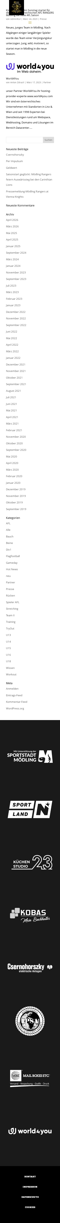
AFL (8, 523)
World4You (12, 78)
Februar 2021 (14, 430)
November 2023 (16, 272)
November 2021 (16, 371)
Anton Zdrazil (17, 82)
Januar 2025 (13, 246)
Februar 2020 (14, 476)
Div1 (8, 549)
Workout (11, 674)
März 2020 (12, 469)
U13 (8, 635)
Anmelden (12, 688)
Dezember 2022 (16, 312)
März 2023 (12, 292)
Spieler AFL (12, 602)
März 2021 (12, 423)
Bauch (9, 536)
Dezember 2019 (16, 489)
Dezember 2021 (16, 364)
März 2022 (12, 351)
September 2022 (16, 325)
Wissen (10, 668)
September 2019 (16, 509)
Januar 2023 (13, 305)
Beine (9, 543)
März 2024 (12, 259)
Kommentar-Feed (16, 702)
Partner (47, 82)
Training (10, 622)
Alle (8, 530)
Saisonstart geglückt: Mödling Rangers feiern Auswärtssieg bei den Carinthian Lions (29, 179)
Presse (10, 589)
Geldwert (11, 168)
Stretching (12, 608)
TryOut (10, 628)
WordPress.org (15, 708)
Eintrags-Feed (14, 695)
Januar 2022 (13, 358)
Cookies (30, 1207)
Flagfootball (13, 556)
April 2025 (12, 239)
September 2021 (16, 384)
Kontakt (30, 1177)
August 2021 (13, 391)
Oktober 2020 (14, 443)
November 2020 (16, 436)
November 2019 (16, 496)
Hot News (12, 569)
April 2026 (12, 220)
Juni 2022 (11, 331)
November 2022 (16, 318)
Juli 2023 (11, 285)
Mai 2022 (11, 338)
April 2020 (12, 463)
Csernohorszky (15, 154)
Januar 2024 (13, 266)
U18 (8, 661)
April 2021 (12, 417)
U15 (8, 648)
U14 (8, 641)
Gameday (12, 562)
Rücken (10, 595)
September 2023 (16, 279)
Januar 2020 (13, 483)
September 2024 (16, 252)
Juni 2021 (11, 404)
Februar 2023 (14, 298)
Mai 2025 (11, 233)
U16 (8, 655)
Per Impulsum (14, 161)
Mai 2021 (11, 410)
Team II (10, 615)
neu (8, 576)
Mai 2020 (11, 456)
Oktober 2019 (14, 502)
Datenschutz (30, 1197)
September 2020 (16, 450)
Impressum (30, 1187)
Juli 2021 (11, 397)
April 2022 (12, 344)
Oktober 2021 (14, 377)
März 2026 (12, 226)
